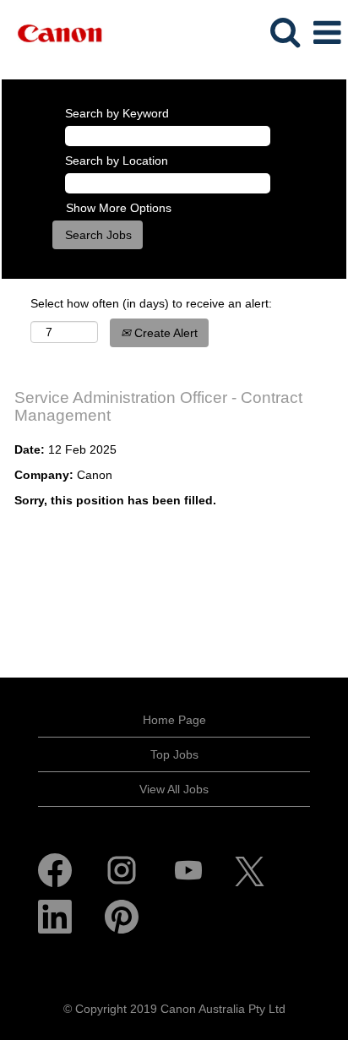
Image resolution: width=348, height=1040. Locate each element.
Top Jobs (174, 754)
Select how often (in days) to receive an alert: (151, 303)
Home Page (174, 720)
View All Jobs (174, 789)
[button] (327, 32)
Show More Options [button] (118, 208)
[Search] (285, 31)
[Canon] (53, 32)
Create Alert (164, 333)
